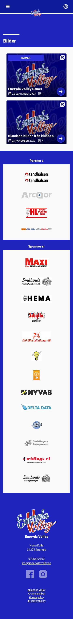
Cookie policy (36, 597)
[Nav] (8, 6)
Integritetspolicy (37, 601)
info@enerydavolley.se (36, 563)
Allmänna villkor (36, 590)
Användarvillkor (36, 593)
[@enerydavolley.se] (43, 574)
